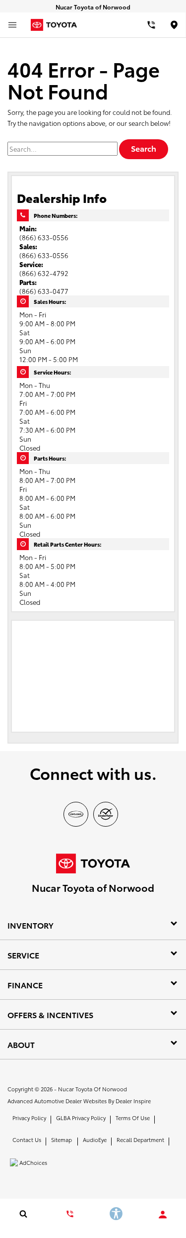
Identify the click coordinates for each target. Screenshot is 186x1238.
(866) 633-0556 (43, 237)
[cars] (75, 814)
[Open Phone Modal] (151, 24)
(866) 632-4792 (43, 273)
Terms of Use (133, 1118)
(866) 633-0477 (43, 290)
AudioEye (95, 1139)
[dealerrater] (105, 814)
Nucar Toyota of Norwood (92, 1089)
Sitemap (61, 1139)
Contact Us (26, 1139)
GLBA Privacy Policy (81, 1118)
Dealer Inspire (133, 1101)
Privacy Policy (29, 1118)
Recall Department (140, 1139)
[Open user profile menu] (162, 1215)
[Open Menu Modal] (12, 24)
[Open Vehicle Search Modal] (23, 1214)
